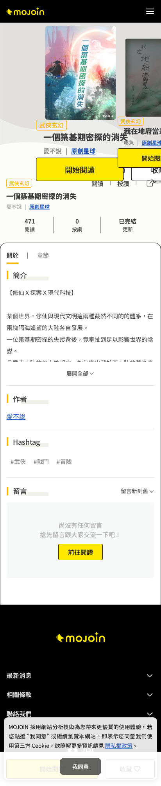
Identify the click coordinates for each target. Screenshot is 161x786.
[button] (80, 675)
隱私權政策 (118, 745)
